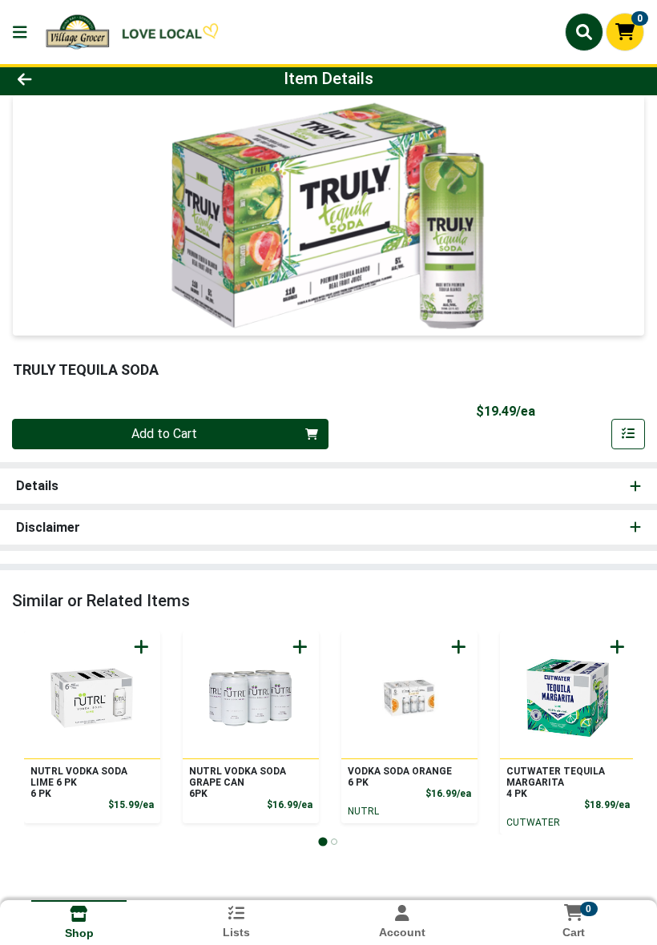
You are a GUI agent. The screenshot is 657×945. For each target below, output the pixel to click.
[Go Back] (92, 78)
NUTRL (363, 811)
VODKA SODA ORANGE (400, 777)
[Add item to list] (628, 434)
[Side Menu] (20, 32)
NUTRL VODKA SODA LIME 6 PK (78, 782)
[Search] (584, 32)
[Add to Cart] (141, 646)
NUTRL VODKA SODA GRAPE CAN (237, 782)
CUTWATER (533, 822)
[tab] (322, 841)
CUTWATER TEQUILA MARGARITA (555, 782)
